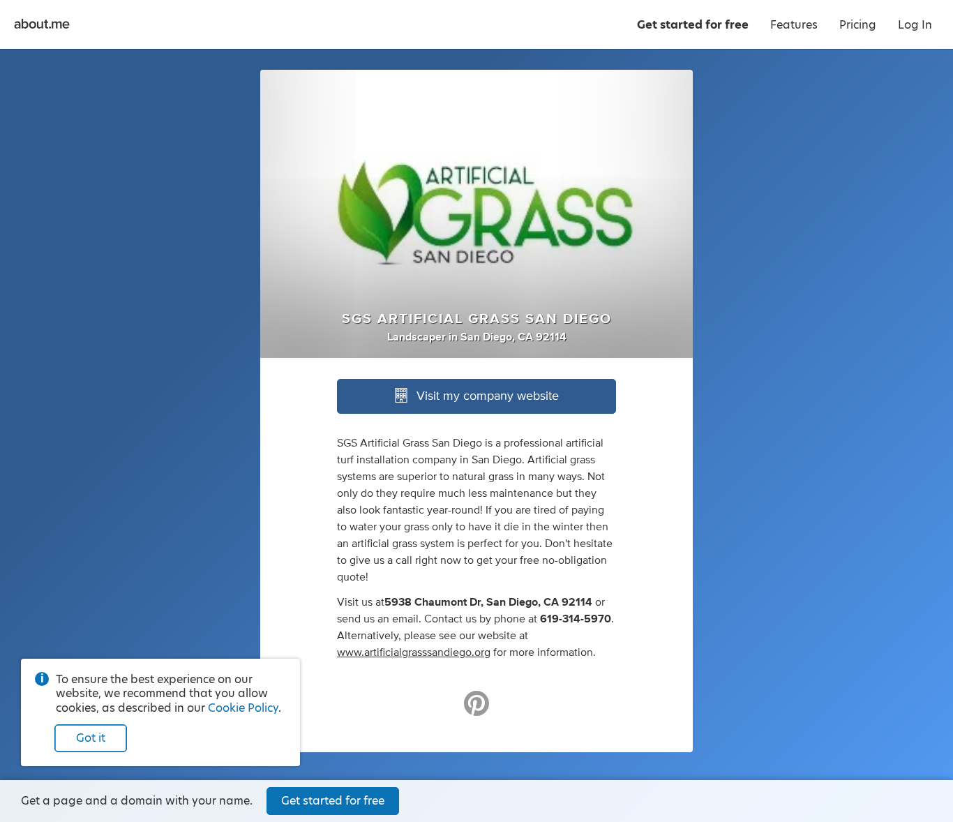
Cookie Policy (243, 708)
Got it (90, 738)
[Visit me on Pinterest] (476, 709)
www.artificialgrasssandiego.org (413, 652)
